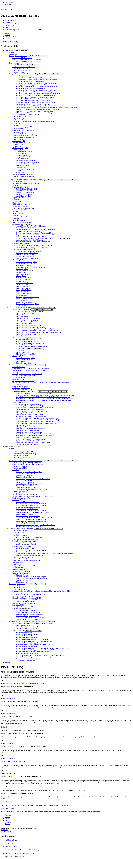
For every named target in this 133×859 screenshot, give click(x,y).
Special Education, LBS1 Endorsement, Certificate (32, 521)
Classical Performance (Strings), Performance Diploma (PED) (35, 650)
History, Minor (20, 281)
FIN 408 (12, 698)
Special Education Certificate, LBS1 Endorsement (31, 247)
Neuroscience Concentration (25, 256)
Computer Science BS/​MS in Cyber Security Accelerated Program (36, 86)
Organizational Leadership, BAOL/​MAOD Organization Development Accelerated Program (40, 382)
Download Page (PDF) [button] (12, 846)
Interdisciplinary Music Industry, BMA (28, 320)
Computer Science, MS (19, 559)
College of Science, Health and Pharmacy (21, 74)
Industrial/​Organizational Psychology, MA (25, 494)
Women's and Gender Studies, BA (23, 222)
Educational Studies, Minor (24, 270)
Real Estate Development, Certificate (27, 616)
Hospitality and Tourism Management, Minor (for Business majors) (37, 418)
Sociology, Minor (21, 300)
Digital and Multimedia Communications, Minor (31, 267)
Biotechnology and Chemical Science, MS (25, 539)
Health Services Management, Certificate (28, 507)
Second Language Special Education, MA (29, 484)
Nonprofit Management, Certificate (27, 509)
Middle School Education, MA (25, 482)
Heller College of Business (17, 365)
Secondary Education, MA (24, 486)
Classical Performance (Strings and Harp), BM (30, 343)
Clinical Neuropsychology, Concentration (29, 526)
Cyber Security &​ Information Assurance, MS (26, 561)
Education (15, 187)
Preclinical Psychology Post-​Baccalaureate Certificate (32, 512)
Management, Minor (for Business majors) (29, 427)
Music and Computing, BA (24, 316)
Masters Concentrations (27, 661)
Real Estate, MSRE (18, 605)
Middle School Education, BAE (26, 194)
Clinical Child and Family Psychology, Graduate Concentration (35, 525)
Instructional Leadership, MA (25, 477)
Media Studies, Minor (23, 288)
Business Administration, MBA (22, 589)
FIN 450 (39, 790)
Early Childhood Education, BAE (26, 189)
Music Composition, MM (24, 625)
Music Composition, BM (24, 323)
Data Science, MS (18, 562)
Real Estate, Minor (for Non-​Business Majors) (30, 439)
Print (6, 27)
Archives (7, 662)
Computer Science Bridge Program (27, 543)
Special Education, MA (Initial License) (28, 487)
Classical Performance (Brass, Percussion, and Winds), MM (34, 641)
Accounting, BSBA (18, 367)
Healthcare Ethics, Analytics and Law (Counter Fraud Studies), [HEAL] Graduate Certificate (45, 554)
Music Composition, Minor (24, 359)
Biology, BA (16, 123)
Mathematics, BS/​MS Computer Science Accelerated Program (35, 113)
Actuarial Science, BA (19, 116)
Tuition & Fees (9, 26)
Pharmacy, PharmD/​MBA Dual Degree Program (31, 577)
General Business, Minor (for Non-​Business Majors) (32, 416)
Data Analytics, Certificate (24, 552)
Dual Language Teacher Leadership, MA (29, 472)
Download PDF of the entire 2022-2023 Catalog (19, 853)
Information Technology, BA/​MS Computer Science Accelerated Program (39, 106)
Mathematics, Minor (22, 165)
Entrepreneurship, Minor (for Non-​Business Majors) (32, 411)
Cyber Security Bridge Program (26, 544)
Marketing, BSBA (18, 379)
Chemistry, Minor (21, 155)
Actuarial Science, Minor (24, 151)
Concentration (16, 249)
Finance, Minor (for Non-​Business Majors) (29, 414)
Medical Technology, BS (20, 148)
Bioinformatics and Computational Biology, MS (27, 537)
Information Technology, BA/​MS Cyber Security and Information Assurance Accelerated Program (46, 107)
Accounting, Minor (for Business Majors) (29, 404)
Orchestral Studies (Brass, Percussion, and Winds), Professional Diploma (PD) (40, 655)
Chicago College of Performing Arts (20, 307)
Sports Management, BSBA (21, 388)
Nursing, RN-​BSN (18, 172)
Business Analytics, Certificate (25, 610)
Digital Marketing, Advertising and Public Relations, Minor (34, 407)
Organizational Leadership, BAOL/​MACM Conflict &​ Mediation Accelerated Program (43, 397)
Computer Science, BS (19, 128)
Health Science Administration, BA (23, 137)
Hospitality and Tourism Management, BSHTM (27, 374)
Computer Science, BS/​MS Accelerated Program (31, 88)
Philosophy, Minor (22, 291)
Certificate (15, 243)
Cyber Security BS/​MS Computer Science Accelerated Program (35, 95)
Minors (14, 150)
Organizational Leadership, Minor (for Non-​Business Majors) (35, 435)
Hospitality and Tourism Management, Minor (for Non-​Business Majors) (38, 420)
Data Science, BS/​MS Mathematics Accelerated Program (33, 100)
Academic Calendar (11, 24)
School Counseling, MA (19, 582)
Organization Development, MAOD (23, 603)
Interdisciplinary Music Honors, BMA (28, 318)
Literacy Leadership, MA (24, 480)
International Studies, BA (20, 206)
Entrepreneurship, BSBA (20, 386)
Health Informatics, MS (19, 564)
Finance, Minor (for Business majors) (27, 413)
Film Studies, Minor (22, 274)
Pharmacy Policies (22, 575)
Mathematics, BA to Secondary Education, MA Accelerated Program (37, 109)
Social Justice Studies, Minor (25, 298)
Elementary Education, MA (24, 475)
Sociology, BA (17, 219)
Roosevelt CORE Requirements (22, 58)
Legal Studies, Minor (22, 286)
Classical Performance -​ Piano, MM (27, 636)
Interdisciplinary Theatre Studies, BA (27, 313)
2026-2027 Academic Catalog (10, 42)
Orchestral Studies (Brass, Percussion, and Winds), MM (33, 644)
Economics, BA (17, 185)
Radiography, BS (17, 178)
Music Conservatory (18, 338)
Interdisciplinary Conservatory (21, 309)
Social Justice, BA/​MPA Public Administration (30, 240)
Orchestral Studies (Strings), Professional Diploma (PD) (33, 657)
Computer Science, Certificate (25, 548)
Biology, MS (16, 534)
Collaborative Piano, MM (24, 632)
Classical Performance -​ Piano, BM (27, 341)
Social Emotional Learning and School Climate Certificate (34, 245)
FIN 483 (65, 790)
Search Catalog (9, 29)
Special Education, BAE (23, 196)
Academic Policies (10, 20)
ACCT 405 (12, 683)
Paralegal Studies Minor (23, 290)
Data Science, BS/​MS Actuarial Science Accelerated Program (35, 97)
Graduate (7, 35)
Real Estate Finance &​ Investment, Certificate (30, 617)
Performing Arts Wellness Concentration (28, 336)
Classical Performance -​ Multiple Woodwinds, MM (32, 639)
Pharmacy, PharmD (22, 580)
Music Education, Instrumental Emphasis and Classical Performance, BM (38, 332)
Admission (12, 52)
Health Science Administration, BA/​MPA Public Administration (35, 102)
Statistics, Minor (21, 167)
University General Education (18, 56)
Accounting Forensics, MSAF (21, 586)
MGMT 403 (23, 683)
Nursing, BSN (16, 171)
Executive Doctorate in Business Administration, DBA (29, 594)
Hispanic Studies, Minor (23, 279)
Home (6, 33)
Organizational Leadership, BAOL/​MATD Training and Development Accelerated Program (44, 400)
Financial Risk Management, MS (22, 596)
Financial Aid (13, 54)
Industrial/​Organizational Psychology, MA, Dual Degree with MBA (33, 496)
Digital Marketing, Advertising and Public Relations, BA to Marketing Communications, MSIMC (46, 395)
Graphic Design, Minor (23, 277)
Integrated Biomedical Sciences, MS (23, 566)
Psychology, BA (17, 215)
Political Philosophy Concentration (27, 258)
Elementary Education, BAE (25, 192)
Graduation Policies (18, 72)
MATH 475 (13, 790)
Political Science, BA (19, 213)
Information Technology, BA (21, 142)
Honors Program (14, 63)
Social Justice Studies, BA (20, 217)
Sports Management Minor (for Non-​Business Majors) (33, 442)
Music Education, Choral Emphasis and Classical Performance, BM (37, 330)
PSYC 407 (42, 683)
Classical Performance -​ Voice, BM (27, 345)
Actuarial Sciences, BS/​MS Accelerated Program (31, 81)
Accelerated (16, 76)
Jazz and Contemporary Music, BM (27, 322)
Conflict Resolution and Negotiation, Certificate (31, 503)
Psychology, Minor (22, 295)
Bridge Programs (17, 541)
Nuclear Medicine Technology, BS (23, 169)
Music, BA (19, 315)
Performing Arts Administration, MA (27, 627)
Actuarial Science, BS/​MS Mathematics (28, 114)
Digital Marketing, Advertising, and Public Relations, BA (30, 370)
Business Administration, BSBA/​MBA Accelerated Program (30, 368)
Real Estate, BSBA (18, 384)
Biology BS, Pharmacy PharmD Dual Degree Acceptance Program (33, 121)
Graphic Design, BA (18, 201)
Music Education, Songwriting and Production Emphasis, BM (35, 329)
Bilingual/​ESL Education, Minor (26, 263)
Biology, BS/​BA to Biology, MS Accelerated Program (33, 85)
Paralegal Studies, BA (19, 210)
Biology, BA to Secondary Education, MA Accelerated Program (36, 83)
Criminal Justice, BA (18, 182)
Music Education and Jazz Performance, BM (30, 334)
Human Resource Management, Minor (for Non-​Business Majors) (36, 423)
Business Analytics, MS (19, 593)
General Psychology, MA (20, 491)
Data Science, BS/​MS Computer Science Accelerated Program (35, 99)
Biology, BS (16, 125)
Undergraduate (9, 50)
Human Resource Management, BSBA (24, 375)
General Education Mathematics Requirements (26, 59)
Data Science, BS (17, 132)
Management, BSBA (18, 377)
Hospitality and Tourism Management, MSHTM (27, 598)
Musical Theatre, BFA (23, 352)
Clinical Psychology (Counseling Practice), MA (27, 463)
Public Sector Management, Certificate (28, 516)
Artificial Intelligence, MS (20, 532)
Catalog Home (9, 6)
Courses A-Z (9, 22)
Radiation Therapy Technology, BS (23, 176)
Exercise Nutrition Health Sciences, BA (24, 135)
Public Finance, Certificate (24, 514)
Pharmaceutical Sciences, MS (21, 571)
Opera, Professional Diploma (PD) (27, 653)
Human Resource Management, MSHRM (25, 600)
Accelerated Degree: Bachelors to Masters (25, 391)
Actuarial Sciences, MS (19, 530)
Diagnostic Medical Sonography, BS (23, 134)
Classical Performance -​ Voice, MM (27, 637)
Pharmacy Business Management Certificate (29, 555)
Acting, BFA (20, 350)
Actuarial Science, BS (19, 118)
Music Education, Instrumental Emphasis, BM (30, 327)
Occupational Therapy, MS (20, 569)
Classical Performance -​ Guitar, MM (27, 634)
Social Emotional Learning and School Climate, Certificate (34, 517)
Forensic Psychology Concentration (27, 253)
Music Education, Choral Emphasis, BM (28, 325)
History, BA (16, 203)
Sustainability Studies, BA (20, 220)
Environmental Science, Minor (25, 160)
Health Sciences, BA (18, 139)
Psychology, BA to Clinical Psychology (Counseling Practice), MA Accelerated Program (43, 238)
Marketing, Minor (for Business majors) (28, 430)
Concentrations (21, 659)
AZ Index (8, 4)
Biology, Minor (21, 153)
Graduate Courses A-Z (12, 36)
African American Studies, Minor (26, 262)
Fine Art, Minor (21, 276)
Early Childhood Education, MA (26, 473)
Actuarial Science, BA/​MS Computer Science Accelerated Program (37, 78)
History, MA (16, 493)
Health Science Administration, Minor (28, 162)
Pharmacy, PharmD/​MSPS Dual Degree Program (31, 578)
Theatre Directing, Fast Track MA (26, 628)
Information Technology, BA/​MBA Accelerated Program (33, 104)
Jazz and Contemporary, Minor (25, 358)
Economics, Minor (22, 269)
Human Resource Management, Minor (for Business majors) (34, 421)
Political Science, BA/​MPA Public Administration (31, 236)
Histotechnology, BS (18, 141)
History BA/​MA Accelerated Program (28, 231)
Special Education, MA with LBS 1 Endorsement (31, 489)
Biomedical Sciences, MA (20, 535)
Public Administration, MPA (21, 498)
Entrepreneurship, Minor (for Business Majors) (30, 409)
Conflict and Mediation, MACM (22, 466)
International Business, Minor (25, 425)
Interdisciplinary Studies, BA (21, 205)
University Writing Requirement (22, 61)
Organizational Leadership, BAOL (23, 381)
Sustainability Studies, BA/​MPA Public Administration (33, 242)
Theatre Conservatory (19, 348)
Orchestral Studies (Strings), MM (26, 646)
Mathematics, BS (17, 146)
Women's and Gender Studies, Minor (27, 304)
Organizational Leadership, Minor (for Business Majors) (33, 434)
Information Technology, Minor (26, 164)
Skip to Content (9, 2)
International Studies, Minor (24, 283)
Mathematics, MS (17, 568)
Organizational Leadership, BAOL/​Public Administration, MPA (36, 235)
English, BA (16, 199)
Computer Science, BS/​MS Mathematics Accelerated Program (35, 92)
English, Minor (21, 272)
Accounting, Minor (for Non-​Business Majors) (30, 406)
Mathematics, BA (17, 144)
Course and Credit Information (21, 70)
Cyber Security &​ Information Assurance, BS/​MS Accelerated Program (38, 93)
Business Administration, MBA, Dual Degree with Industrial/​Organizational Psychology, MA (41, 591)
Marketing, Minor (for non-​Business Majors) (30, 432)
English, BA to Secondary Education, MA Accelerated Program (35, 229)
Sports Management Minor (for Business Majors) (31, 441)
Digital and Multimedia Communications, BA (26, 183)
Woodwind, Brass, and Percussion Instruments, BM (32, 347)
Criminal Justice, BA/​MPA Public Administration (31, 228)
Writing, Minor (21, 305)
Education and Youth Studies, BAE (27, 191)
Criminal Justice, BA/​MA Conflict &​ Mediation (31, 226)
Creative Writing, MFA (19, 468)
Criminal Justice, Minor (23, 265)
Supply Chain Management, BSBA (23, 389)
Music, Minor (20, 361)
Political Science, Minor (23, 293)
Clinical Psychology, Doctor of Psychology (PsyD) (28, 464)
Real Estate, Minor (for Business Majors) (28, 437)
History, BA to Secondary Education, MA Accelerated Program (35, 233)
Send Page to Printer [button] (11, 840)
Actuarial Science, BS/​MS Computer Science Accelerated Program (36, 79)
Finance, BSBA (17, 372)
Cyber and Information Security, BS (23, 130)
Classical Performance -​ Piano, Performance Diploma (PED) (34, 651)
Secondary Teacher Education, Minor (27, 297)
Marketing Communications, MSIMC (24, 601)
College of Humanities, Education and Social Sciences (25, 180)
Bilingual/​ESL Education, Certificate (27, 502)
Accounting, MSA (18, 587)
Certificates (15, 500)
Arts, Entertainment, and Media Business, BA (30, 311)
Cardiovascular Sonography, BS (22, 127)
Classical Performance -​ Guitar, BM (27, 340)
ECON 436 (33, 683)
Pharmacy (15, 573)
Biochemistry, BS (17, 120)
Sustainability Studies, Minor (25, 302)
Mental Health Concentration (25, 254)
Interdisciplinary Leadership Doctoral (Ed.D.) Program (33, 479)
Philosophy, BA (17, 212)
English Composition (18, 198)
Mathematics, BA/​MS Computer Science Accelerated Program (35, 111)
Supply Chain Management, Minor (27, 444)
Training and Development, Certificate (28, 619)
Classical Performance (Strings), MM (27, 643)
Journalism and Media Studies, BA (23, 208)
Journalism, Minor (22, 284)
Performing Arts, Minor (23, 363)
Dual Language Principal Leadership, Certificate (31, 505)
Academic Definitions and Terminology (24, 67)
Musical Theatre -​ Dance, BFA (25, 354)
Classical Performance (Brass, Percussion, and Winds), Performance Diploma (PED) (42, 648)
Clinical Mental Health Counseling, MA (24, 557)
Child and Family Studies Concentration (28, 251)
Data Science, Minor (22, 158)
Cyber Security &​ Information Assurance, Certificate (32, 550)
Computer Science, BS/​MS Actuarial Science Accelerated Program (36, 90)
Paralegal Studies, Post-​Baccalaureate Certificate (31, 510)
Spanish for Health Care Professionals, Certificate (31, 519)
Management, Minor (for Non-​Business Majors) (31, 428)
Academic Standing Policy (20, 68)
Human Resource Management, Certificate (29, 612)
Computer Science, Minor (24, 157)
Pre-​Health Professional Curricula (22, 174)
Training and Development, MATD (23, 607)
